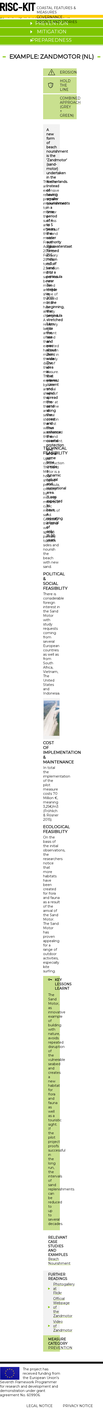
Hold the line (65, 85)
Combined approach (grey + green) (70, 107)
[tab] (51, 32)
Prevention (60, 1348)
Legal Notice (39, 1406)
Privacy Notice (78, 1406)
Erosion (68, 72)
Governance (50, 17)
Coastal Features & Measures (56, 10)
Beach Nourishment (59, 1261)
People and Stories (57, 22)
